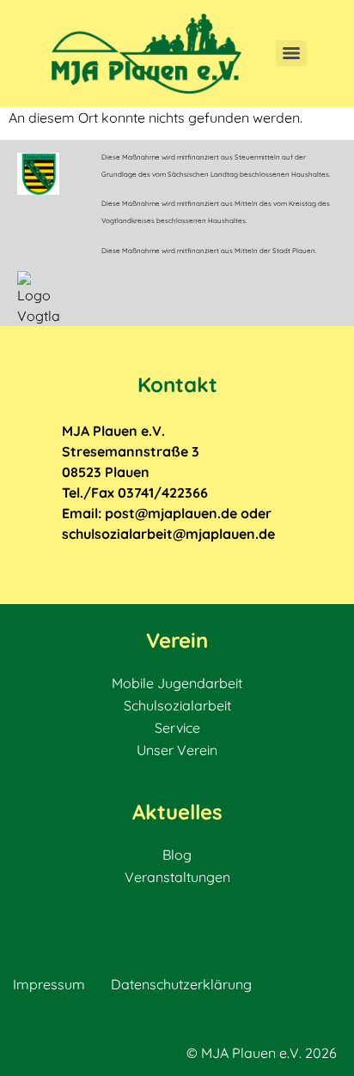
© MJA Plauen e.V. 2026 (261, 1052)
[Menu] (291, 53)
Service (177, 727)
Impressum (49, 984)
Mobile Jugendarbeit (177, 683)
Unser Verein (177, 750)
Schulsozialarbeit (177, 705)
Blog (177, 854)
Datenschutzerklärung (181, 984)
